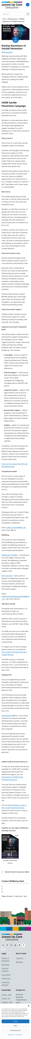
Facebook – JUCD (7, 1002)
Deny (15, 1026)
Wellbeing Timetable (10, 555)
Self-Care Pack (7, 576)
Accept (15, 1021)
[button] (28, 1006)
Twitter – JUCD (6, 995)
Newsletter (19, 962)
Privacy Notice (19, 1034)
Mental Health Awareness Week (17, 872)
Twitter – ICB (6, 998)
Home (4, 19)
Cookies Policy (11, 1034)
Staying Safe (6, 716)
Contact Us (19, 958)
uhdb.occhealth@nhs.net (16, 528)
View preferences (15, 1030)
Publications (6, 964)
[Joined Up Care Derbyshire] (12, 8)
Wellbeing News (13, 19)
